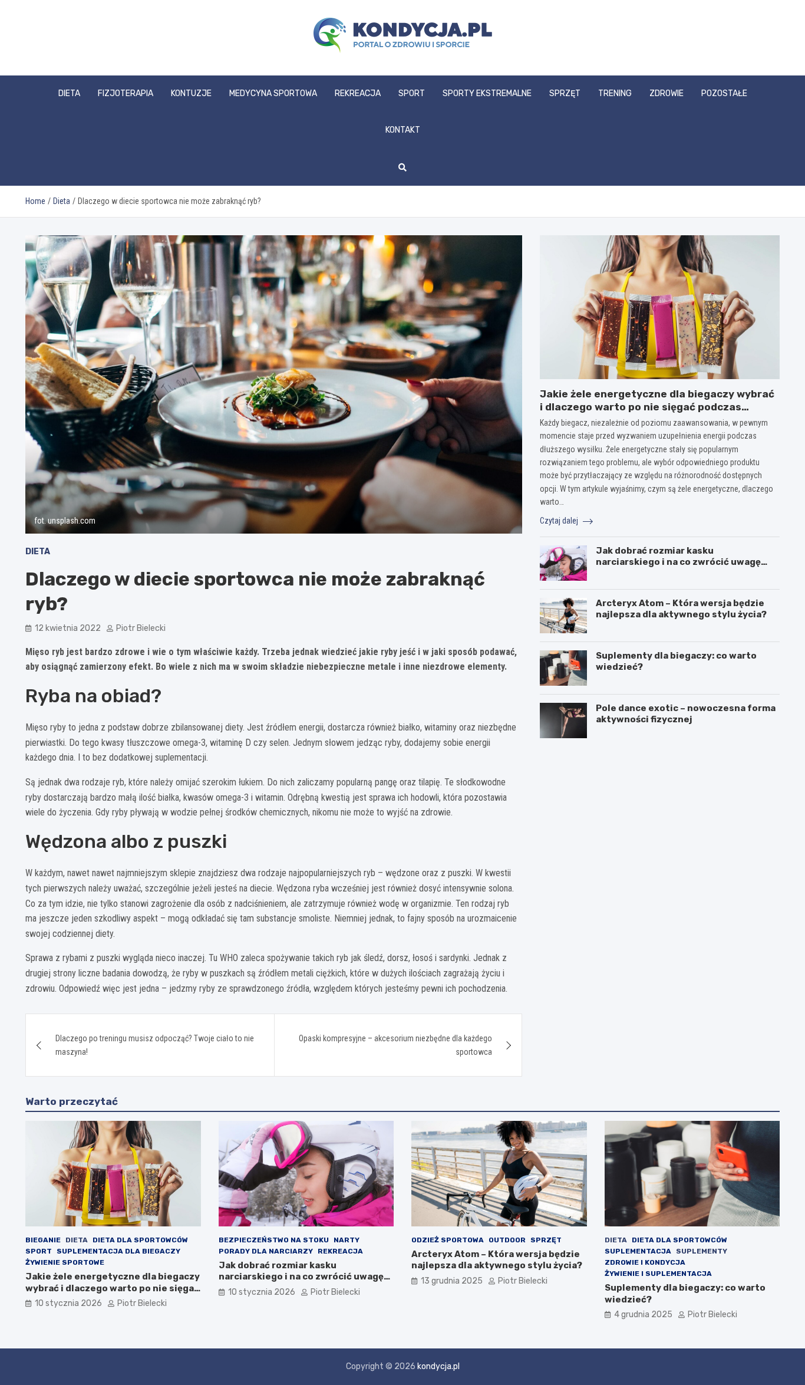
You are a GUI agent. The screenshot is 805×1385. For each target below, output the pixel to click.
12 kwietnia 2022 (68, 628)
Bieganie (43, 1240)
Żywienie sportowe (64, 1262)
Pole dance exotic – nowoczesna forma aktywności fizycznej (686, 714)
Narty (346, 1240)
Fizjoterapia (125, 93)
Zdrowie (666, 93)
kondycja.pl (438, 1366)
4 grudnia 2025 (643, 1315)
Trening (615, 93)
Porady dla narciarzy (266, 1251)
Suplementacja (638, 1251)
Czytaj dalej (560, 520)
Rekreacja (358, 93)
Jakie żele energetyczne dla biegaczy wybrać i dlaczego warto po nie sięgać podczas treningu (657, 407)
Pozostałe (724, 93)
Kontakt (402, 130)
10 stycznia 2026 (68, 1303)
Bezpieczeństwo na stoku (274, 1240)
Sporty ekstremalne (487, 93)
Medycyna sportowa (273, 93)
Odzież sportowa (447, 1240)
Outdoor (507, 1240)
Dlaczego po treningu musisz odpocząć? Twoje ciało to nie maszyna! (154, 1045)
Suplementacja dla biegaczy (118, 1251)
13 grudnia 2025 (452, 1281)
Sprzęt (564, 93)
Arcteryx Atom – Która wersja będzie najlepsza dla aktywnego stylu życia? (681, 609)
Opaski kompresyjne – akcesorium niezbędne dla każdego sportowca (395, 1045)
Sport (411, 93)
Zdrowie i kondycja (645, 1262)
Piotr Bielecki (141, 628)
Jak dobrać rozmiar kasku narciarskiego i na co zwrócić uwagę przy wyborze (678, 562)
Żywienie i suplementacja (658, 1273)
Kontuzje (191, 93)
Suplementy (701, 1251)
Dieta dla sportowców (140, 1240)
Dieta (69, 93)
